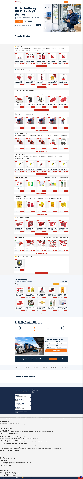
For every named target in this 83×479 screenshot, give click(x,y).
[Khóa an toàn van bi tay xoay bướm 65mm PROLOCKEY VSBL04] (52, 141)
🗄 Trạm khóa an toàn (21, 196)
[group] (19, 367)
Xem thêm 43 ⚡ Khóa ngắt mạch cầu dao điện (41, 109)
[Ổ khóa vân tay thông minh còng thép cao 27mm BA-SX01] (63, 56)
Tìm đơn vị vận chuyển (55, 350)
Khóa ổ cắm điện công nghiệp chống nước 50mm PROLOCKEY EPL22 (52, 126)
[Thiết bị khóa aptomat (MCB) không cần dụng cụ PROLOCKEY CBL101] (31, 290)
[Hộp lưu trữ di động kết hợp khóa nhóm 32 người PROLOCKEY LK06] (52, 224)
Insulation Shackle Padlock (27, 48)
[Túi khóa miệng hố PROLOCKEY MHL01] (19, 263)
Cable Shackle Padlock (55, 48)
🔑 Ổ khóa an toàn (20, 46)
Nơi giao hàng (58, 341)
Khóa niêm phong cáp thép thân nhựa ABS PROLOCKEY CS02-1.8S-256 (63, 169)
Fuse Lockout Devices (39, 93)
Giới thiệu (33, 392)
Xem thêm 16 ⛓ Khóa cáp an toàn (41, 174)
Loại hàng (46, 345)
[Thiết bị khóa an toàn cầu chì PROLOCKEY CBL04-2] (52, 99)
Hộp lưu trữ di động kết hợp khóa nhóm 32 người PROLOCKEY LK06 (52, 229)
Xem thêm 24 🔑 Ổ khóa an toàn (41, 66)
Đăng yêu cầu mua (28, 21)
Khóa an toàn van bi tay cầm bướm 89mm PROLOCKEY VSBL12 (63, 147)
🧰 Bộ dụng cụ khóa (20, 237)
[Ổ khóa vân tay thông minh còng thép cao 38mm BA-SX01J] (52, 56)
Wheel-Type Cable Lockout (42, 156)
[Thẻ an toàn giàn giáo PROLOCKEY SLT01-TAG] (63, 183)
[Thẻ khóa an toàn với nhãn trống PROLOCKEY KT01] (30, 183)
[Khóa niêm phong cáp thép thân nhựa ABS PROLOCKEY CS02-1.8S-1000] (30, 164)
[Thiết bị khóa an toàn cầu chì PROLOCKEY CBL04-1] (63, 99)
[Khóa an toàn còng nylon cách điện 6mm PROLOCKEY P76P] (19, 56)
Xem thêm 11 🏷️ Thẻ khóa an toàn (41, 193)
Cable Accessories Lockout (25, 158)
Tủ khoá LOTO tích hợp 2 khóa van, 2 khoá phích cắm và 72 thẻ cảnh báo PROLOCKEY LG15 (41, 210)
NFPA (0, 455)
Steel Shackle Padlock (18, 48)
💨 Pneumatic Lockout (64, 135)
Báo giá (22, 63)
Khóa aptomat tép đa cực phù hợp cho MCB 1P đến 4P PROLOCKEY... (41, 308)
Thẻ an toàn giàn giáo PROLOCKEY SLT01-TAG (51, 308)
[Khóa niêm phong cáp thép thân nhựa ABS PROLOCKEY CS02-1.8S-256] (63, 164)
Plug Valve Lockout (48, 135)
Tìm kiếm (38, 25)
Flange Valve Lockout (56, 135)
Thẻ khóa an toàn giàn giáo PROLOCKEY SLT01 (30, 308)
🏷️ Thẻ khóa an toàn (21, 177)
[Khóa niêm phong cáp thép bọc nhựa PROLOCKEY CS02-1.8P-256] (52, 164)
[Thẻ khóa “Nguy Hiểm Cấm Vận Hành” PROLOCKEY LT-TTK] (19, 183)
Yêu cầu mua (47, 1)
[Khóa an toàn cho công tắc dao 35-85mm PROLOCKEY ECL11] (63, 120)
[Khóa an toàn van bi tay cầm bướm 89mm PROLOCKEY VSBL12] (63, 141)
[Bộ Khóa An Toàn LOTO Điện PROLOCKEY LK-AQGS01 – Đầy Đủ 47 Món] (63, 243)
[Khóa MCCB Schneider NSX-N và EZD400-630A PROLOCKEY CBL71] (30, 99)
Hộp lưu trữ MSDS (59, 198)
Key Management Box (41, 198)
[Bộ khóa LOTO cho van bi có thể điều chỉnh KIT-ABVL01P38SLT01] (19, 243)
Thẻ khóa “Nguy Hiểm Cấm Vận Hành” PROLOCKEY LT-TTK (20, 295)
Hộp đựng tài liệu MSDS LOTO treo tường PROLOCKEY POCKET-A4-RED (30, 210)
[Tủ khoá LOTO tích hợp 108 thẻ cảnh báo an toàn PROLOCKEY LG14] (52, 204)
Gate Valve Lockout (25, 135)
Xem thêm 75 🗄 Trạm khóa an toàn (41, 214)
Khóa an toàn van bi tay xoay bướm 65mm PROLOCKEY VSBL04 (52, 147)
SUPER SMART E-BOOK (35, 390)
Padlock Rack (34, 198)
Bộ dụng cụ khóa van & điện (64, 237)
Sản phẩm (36, 1)
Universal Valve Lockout (41, 135)
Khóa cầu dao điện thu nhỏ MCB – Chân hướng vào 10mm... (41, 295)
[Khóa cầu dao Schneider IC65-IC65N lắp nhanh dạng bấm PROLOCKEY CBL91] (63, 290)
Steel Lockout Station (18, 198)
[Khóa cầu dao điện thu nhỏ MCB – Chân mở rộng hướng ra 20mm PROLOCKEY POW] (63, 303)
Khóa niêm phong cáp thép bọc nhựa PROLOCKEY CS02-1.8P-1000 (19, 169)
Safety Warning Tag (47, 177)
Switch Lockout (28, 114)
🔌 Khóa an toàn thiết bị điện (23, 113)
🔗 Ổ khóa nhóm (19, 69)
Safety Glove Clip (17, 158)
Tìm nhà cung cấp (18, 21)
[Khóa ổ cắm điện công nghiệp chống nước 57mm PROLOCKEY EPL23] (41, 120)
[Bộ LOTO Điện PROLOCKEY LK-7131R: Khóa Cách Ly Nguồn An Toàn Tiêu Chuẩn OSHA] (41, 243)
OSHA (1, 452)
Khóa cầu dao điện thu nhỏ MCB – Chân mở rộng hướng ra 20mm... (62, 308)
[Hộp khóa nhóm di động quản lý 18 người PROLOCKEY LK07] (41, 224)
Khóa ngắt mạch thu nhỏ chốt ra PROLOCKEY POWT (20, 308)
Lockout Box (53, 198)
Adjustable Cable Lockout (18, 156)
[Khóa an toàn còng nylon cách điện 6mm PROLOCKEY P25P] (41, 56)
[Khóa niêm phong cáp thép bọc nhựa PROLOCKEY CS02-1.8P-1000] (19, 164)
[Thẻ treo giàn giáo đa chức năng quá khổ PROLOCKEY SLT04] (52, 183)
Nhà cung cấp (42, 1)
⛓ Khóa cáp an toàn (20, 154)
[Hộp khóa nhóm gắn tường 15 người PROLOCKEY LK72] (19, 224)
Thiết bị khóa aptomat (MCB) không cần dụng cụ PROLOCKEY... (30, 295)
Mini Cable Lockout (50, 156)
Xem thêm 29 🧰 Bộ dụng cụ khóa (41, 253)
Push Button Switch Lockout (36, 114)
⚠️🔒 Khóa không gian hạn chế (24, 256)
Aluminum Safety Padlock (46, 48)
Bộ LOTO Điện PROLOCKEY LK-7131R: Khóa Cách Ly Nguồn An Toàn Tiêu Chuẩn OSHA (41, 249)
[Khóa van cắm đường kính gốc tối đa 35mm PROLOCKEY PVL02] (41, 141)
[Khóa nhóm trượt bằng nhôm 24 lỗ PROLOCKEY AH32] (41, 77)
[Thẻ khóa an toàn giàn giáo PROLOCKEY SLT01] (31, 303)
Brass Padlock (62, 48)
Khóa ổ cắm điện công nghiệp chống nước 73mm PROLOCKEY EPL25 (19, 126)
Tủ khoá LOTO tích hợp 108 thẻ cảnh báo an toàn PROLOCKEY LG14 (52, 210)
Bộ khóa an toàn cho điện (47, 237)
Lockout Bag (48, 198)
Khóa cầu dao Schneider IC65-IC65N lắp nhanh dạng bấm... (62, 295)
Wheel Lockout (43, 50)
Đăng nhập (61, 1)
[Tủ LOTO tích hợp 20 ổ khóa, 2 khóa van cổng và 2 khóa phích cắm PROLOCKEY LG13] (63, 204)
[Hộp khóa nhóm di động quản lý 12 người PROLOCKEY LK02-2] (63, 224)
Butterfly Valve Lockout (33, 135)
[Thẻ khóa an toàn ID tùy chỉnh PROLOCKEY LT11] (41, 183)
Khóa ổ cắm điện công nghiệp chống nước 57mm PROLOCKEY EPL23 (41, 126)
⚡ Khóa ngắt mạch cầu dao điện (24, 90)
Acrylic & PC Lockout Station (27, 198)
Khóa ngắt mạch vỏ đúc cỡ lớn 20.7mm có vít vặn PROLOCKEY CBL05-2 (19, 105)
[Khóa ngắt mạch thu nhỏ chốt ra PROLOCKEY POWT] (20, 303)
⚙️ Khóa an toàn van (21, 133)
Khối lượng (57, 345)
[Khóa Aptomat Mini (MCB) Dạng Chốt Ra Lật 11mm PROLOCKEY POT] (52, 290)
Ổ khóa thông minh (36, 50)
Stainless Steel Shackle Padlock (36, 48)
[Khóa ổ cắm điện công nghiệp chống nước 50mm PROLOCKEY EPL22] (52, 120)
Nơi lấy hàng (46, 341)
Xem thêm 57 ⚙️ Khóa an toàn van (41, 151)
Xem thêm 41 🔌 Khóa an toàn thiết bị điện (41, 130)
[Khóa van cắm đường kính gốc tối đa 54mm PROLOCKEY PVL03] (30, 141)
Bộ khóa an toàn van (55, 237)
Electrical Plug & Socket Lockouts (20, 114)
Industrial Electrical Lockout (46, 114)
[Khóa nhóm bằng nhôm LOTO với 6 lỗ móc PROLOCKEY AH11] (30, 77)
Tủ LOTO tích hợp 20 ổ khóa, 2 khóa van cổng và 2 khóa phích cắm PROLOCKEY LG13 (63, 210)
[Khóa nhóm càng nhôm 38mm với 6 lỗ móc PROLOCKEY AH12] (19, 77)
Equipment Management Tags (63, 177)
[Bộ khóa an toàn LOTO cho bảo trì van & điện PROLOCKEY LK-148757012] (52, 243)
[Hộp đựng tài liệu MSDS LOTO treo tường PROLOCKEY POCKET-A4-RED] (30, 204)
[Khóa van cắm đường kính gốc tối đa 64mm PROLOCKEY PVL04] (19, 141)
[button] (67, 367)
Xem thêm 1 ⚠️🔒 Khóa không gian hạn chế (41, 272)
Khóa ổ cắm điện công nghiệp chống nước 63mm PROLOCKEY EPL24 (30, 126)
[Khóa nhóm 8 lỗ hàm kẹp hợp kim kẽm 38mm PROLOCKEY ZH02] (63, 77)
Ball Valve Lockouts (18, 135)
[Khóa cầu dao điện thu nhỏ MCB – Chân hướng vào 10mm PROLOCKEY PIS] (41, 290)
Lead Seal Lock (35, 156)
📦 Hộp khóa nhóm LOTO (22, 217)
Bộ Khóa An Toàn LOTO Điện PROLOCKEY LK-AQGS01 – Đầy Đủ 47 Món (63, 249)
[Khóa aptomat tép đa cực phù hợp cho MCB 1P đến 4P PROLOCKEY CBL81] (41, 303)
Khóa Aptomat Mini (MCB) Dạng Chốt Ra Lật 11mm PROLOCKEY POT (52, 295)
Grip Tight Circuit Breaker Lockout (20, 93)
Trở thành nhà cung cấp (62, 358)
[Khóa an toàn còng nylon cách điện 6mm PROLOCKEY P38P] (30, 56)
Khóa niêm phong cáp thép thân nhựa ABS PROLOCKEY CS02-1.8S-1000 (30, 169)
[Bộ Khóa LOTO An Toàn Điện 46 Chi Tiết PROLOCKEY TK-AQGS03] (30, 243)
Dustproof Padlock (17, 50)
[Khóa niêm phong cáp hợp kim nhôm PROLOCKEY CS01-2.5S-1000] (41, 164)
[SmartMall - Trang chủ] (18, 2)
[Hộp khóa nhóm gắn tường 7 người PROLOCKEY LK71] (30, 224)
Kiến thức (56, 1)
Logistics (51, 1)
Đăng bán (66, 1)
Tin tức (33, 391)
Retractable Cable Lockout (58, 156)
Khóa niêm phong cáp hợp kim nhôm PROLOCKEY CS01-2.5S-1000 (41, 169)
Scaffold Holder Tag (54, 177)
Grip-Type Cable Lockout (27, 156)
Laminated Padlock (25, 50)
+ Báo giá (23, 297)
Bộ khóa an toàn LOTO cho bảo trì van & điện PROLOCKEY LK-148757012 (52, 249)
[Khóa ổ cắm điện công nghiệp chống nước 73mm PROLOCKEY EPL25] (19, 120)
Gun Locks (30, 50)
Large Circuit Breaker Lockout (30, 93)
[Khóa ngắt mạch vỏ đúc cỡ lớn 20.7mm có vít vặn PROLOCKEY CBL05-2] (19, 99)
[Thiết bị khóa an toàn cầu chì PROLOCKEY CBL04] (41, 99)
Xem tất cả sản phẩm (65, 281)
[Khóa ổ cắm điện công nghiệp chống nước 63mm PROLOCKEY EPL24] (30, 120)
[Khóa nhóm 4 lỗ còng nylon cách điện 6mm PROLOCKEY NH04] (52, 77)
